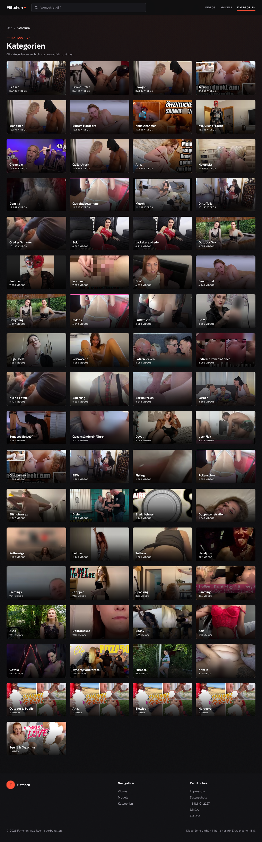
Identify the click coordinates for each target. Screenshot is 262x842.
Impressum (197, 791)
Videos (210, 7)
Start (9, 28)
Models (226, 7)
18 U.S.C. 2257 (200, 804)
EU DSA (195, 816)
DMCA (194, 810)
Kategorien (246, 7)
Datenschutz (198, 797)
